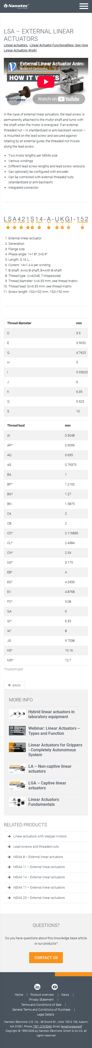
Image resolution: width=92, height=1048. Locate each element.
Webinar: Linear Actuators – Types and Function (54, 731)
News (65, 995)
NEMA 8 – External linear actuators (38, 857)
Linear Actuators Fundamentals (43, 802)
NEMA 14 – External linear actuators (39, 877)
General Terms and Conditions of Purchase (41, 1009)
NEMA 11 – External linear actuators (39, 867)
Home (19, 995)
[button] (83, 6)
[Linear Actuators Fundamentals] (17, 802)
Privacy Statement (41, 999)
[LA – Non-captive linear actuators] (17, 768)
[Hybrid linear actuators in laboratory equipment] (17, 714)
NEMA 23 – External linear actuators (39, 898)
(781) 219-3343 (42, 1026)
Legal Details (45, 1014)
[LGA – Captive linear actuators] (17, 785)
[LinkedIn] (37, 987)
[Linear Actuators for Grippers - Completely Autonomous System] (17, 747)
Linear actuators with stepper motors (40, 836)
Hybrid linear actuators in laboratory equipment (51, 714)
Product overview (42, 995)
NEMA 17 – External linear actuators (39, 887)
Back (16, 685)
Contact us (46, 957)
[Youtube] (55, 987)
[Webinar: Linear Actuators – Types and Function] (17, 730)
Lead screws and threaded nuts (36, 846)
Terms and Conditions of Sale (41, 1005)
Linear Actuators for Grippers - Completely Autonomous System (55, 750)
